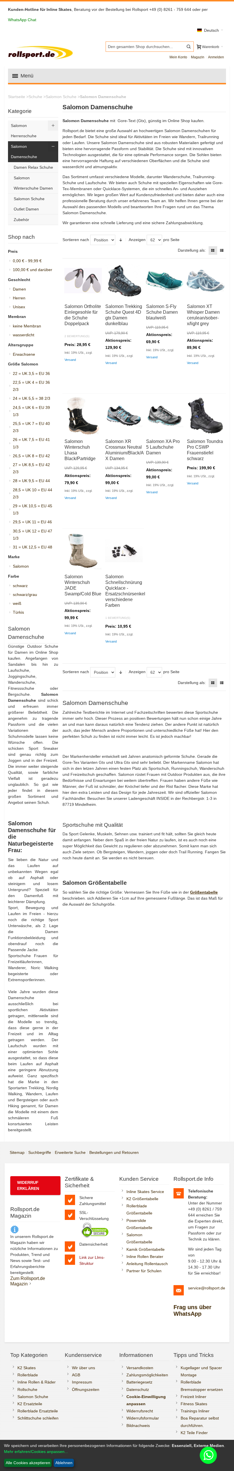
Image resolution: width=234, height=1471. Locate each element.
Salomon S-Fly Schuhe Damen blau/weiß (162, 312)
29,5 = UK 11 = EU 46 (32, 522)
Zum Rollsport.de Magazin (27, 1281)
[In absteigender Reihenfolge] (120, 240)
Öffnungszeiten (85, 1389)
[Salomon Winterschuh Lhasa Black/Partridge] (83, 416)
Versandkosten (139, 1367)
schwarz (20, 585)
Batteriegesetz (139, 1382)
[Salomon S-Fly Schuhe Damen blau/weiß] (164, 280)
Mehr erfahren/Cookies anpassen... (36, 1451)
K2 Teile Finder (194, 1432)
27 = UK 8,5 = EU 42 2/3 (31, 468)
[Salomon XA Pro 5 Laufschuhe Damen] (164, 416)
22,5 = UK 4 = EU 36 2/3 (31, 386)
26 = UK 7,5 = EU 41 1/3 (31, 443)
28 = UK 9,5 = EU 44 (31, 480)
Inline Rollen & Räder (36, 1382)
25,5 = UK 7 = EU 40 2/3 (31, 427)
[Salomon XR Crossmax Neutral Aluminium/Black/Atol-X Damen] (124, 416)
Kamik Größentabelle (145, 1249)
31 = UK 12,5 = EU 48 (32, 547)
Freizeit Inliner (193, 1396)
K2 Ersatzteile (29, 1404)
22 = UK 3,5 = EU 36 (31, 373)
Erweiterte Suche (70, 1152)
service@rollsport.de (206, 1288)
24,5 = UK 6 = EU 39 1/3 (31, 411)
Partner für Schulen (144, 1271)
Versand (70, 359)
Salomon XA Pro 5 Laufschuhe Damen (163, 447)
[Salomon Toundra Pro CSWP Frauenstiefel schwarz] (205, 416)
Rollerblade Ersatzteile (37, 1411)
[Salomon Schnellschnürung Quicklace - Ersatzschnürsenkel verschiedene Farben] (124, 551)
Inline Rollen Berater (144, 1256)
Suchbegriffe (39, 1152)
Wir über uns (83, 1367)
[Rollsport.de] (41, 52)
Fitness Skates (194, 1404)
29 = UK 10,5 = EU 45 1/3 (32, 509)
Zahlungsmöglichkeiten (147, 1375)
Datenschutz (137, 1389)
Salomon (21, 566)
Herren (19, 298)
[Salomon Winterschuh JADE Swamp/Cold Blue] (83, 551)
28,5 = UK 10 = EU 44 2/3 (32, 493)
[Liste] (221, 250)
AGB (76, 1375)
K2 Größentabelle (142, 1198)
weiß (17, 603)
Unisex (19, 307)
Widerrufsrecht (139, 1411)
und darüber (32, 269)
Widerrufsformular (142, 1418)
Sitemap (17, 1152)
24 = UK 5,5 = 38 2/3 (31, 398)
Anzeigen (137, 239)
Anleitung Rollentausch (147, 1263)
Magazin (197, 57)
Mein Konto (178, 57)
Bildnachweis (138, 1425)
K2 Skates (26, 1367)
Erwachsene (24, 354)
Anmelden (216, 57)
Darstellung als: (192, 250)
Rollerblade (27, 1375)
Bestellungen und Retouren (114, 1152)
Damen (19, 289)
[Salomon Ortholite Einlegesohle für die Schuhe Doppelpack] (83, 280)
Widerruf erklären (28, 1185)
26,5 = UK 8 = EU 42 (31, 456)
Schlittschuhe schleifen (37, 1418)
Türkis (18, 612)
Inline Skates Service (145, 1191)
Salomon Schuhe (32, 1396)
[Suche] (188, 46)
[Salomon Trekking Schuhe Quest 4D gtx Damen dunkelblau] (124, 280)
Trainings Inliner (195, 1411)
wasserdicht (23, 335)
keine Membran (27, 326)
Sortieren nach (75, 239)
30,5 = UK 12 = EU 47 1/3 (32, 534)
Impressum (82, 1382)
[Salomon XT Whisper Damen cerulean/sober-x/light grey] (205, 280)
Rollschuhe (27, 1389)
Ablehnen (63, 1462)
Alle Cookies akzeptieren (28, 1462)
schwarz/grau (25, 594)
